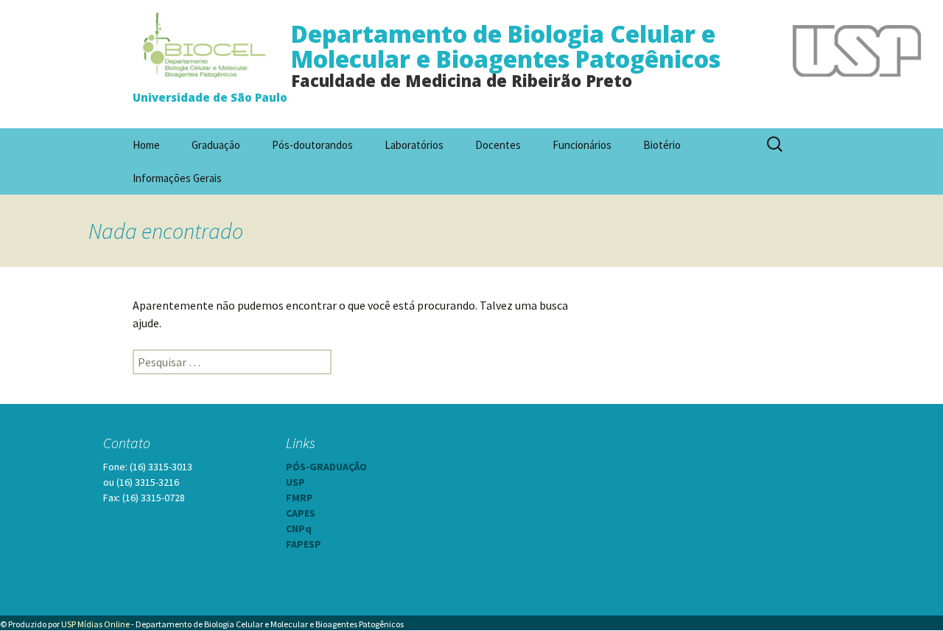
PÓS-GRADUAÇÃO (326, 466)
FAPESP (303, 544)
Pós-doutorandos (312, 145)
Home (146, 145)
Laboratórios (414, 145)
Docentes (498, 145)
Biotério (662, 145)
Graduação (216, 145)
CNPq (299, 528)
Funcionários (582, 145)
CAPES (300, 513)
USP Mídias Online (95, 624)
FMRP (299, 497)
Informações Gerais (177, 178)
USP (295, 482)
